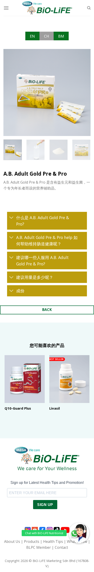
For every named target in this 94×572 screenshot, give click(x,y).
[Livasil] (69, 379)
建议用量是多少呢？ (34, 277)
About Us (12, 541)
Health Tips (53, 541)
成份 (20, 290)
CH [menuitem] (46, 36)
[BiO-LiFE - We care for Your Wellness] (47, 8)
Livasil (54, 408)
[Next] (83, 92)
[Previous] (11, 92)
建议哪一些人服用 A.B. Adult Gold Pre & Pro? (42, 261)
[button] (79, 533)
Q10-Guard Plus (18, 408)
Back (47, 309)
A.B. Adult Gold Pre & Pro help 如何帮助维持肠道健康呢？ (47, 240)
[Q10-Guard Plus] (25, 379)
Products (31, 541)
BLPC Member (38, 547)
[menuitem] (32, 36)
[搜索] (89, 8)
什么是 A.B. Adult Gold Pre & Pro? (42, 221)
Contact (61, 547)
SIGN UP (45, 505)
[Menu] (6, 7)
